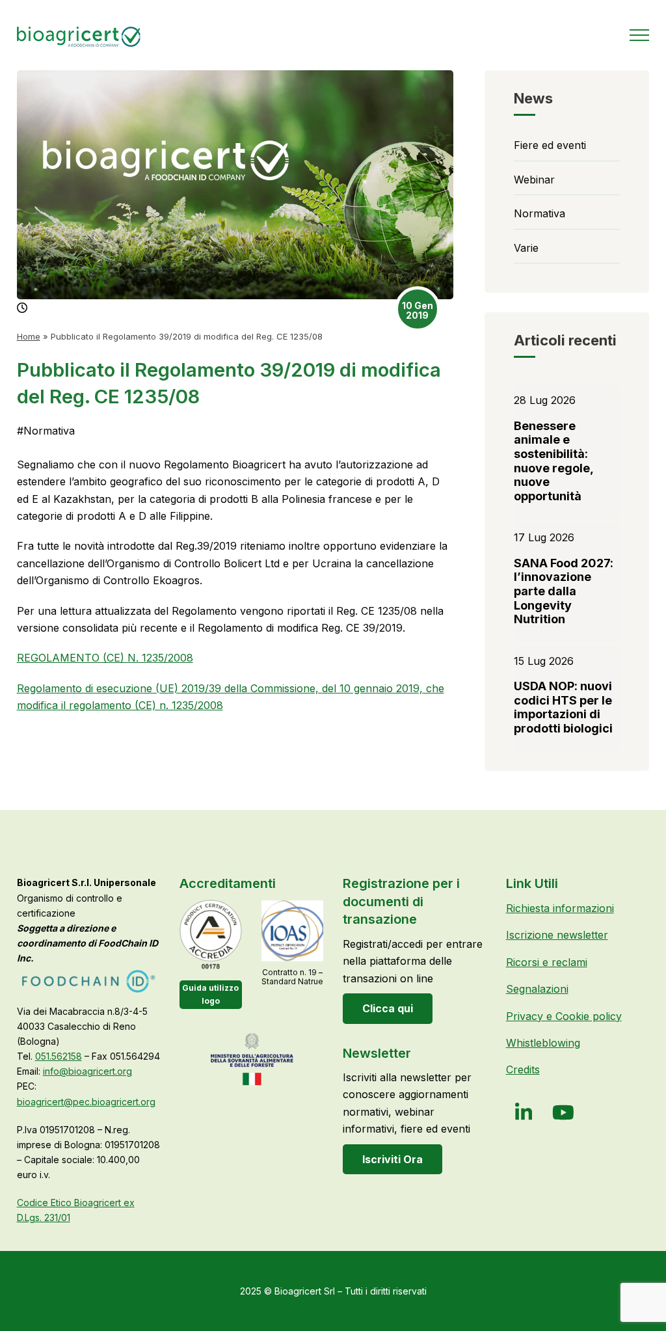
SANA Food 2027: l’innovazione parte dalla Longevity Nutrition (563, 591)
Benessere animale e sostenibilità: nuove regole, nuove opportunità (553, 461)
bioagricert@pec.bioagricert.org (86, 1101)
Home (28, 336)
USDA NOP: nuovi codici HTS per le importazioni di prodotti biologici (563, 707)
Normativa (46, 430)
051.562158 (58, 1056)
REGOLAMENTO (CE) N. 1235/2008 (105, 657)
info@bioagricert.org (87, 1071)
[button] (639, 35)
